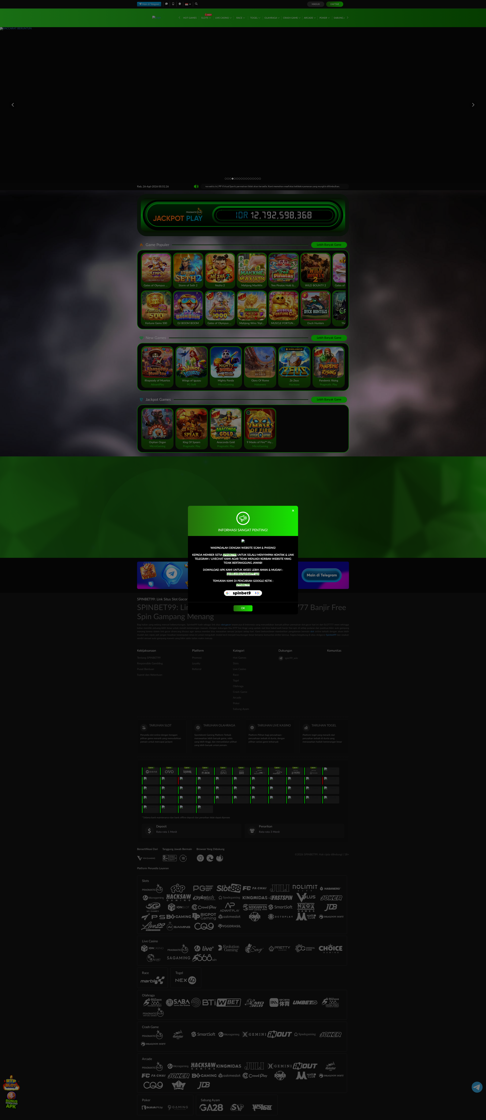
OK (243, 608)
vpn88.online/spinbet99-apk (243, 574)
